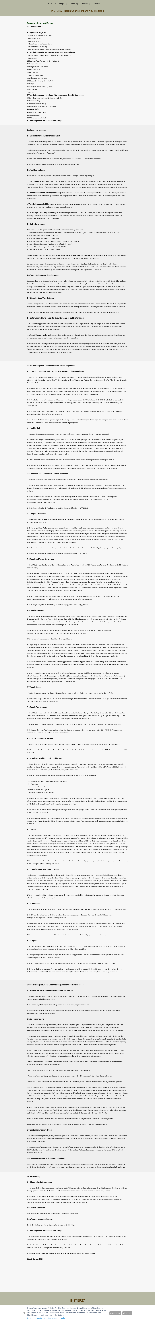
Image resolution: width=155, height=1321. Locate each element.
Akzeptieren (115, 1313)
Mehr (63, 1318)
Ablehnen (127, 1313)
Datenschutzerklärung (36, 1318)
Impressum (52, 1318)
